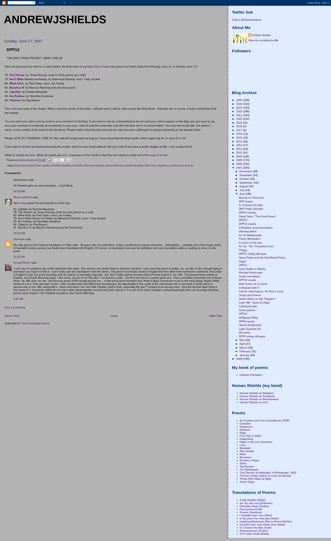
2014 (239, 141)
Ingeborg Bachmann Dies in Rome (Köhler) (266, 521)
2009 (239, 160)
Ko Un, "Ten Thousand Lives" (256, 246)
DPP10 (243, 313)
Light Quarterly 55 (250, 328)
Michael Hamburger (251, 272)
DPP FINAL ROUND (251, 208)
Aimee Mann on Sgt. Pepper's (257, 298)
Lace (243, 445)
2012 (239, 148)
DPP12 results (247, 212)
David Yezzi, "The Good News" (257, 216)
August (244, 186)
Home (114, 315)
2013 (239, 145)
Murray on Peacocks (251, 197)
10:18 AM (19, 191)
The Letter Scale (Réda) (254, 533)
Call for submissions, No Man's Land (261, 291)
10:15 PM (19, 233)
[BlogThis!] (58, 160)
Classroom (246, 426)
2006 (239, 358)
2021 (239, 115)
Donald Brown (21, 262)
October (244, 178)
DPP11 (243, 265)
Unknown (19, 239)
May (242, 340)
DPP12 (243, 220)
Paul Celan (150, 165)
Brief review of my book (253, 283)
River (243, 454)
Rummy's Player (249, 460)
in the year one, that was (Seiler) (259, 518)
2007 (239, 167)
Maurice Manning (114, 165)
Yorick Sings (247, 481)
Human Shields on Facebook (257, 396)
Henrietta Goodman (61, 165)
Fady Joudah (43, 165)
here (32, 155)
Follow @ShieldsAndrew (246, 19)
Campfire (245, 423)
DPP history (246, 201)
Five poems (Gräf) (251, 509)
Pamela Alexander (134, 165)
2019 (239, 122)
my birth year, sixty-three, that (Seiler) (262, 524)
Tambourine (247, 466)
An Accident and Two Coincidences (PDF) (265, 420)
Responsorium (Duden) (254, 530)
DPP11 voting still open (253, 253)
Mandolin (245, 448)
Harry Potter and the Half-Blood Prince (262, 257)
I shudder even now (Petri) (256, 515)
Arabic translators (249, 276)
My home (244, 332)
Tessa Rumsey (185, 165)
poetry (174, 165)
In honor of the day (250, 242)
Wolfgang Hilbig (248, 317)
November (246, 175)
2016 (239, 133)
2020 (239, 118)
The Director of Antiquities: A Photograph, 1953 (268, 472)
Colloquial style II (249, 287)
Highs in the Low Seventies (256, 441)
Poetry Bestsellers (250, 238)
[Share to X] (62, 160)
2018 (239, 126)
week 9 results (159, 155)
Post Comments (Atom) (35, 323)
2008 (239, 163)
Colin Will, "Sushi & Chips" (254, 302)
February (245, 351)
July (242, 190)
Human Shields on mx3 (254, 402)
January (244, 355)
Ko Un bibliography (250, 235)
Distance (245, 429)
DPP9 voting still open (252, 336)
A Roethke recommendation (256, 227)
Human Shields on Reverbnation (259, 399)
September (246, 182)
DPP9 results (247, 321)
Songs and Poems (250, 295)
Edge (243, 432)
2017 (239, 130)
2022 (239, 111)
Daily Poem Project (98, 66)
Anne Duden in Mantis (252, 268)
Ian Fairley (77, 165)
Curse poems (247, 310)
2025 (239, 100)
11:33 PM (19, 256)
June (242, 193)
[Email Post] (48, 160)
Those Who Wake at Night (255, 478)
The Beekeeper (249, 469)
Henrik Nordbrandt (250, 325)
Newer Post (12, 315)
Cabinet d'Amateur (251, 374)
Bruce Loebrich (22, 197)
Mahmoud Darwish (94, 165)
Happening (246, 438)
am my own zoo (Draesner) (256, 503)
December (246, 171)
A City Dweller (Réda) (252, 500)
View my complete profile (263, 40)
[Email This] (55, 160)
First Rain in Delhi (250, 435)
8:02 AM (18, 298)
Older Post (215, 315)
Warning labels (248, 231)
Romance (245, 457)
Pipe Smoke (247, 451)
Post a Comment (15, 307)
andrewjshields (55, 19)
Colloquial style (248, 306)
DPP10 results (247, 280)
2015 (239, 137)
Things (243, 250)
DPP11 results (247, 223)
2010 (239, 156)
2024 (239, 103)
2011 (239, 152)
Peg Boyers (163, 165)
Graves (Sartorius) (251, 512)
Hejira (242, 261)
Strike (243, 463)
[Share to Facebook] (66, 160)
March (243, 347)
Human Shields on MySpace (257, 393)
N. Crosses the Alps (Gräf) (255, 527)
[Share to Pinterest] (69, 160)
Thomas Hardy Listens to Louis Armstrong (265, 475)
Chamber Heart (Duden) (254, 506)
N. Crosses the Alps (251, 205)
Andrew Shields (261, 35)
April (242, 343)
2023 (239, 107)
